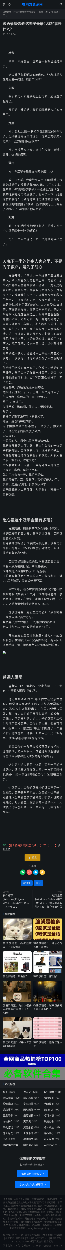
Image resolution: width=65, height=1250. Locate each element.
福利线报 (52, 1097)
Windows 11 (53, 1144)
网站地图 (20, 1238)
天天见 (30, 1121)
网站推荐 (11, 1097)
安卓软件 (31, 1103)
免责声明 (47, 1235)
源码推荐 (52, 1133)
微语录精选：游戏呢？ (46, 976)
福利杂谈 (52, 1115)
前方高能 (31, 1097)
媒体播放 (52, 1127)
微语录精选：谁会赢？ (15, 976)
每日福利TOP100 (32, 1173)
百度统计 (38, 1241)
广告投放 (58, 1235)
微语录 (54, 12)
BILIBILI (51, 1109)
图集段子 (11, 1115)
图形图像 (31, 1109)
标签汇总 (9, 1238)
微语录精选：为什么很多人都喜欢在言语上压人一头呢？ (17, 1009)
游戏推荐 (11, 1109)
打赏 (32, 857)
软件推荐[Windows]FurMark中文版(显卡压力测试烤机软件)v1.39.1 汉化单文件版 (48, 901)
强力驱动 (48, 1241)
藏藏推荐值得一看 (12, 1144)
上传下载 (31, 1133)
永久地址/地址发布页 (33, 1184)
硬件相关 (30, 1139)
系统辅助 (11, 1103)
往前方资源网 (32, 4)
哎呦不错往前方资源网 (24, 12)
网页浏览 (30, 1144)
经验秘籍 (31, 1115)
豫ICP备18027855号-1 (37, 1238)
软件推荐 (52, 1091)
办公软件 (11, 1121)
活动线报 (52, 1103)
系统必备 (52, 1121)
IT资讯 (9, 1139)
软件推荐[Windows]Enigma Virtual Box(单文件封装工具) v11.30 (16, 901)
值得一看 (43, 12)
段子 (38, 883)
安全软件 (51, 1139)
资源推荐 (31, 1127)
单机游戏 (11, 1127)
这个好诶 (11, 1133)
